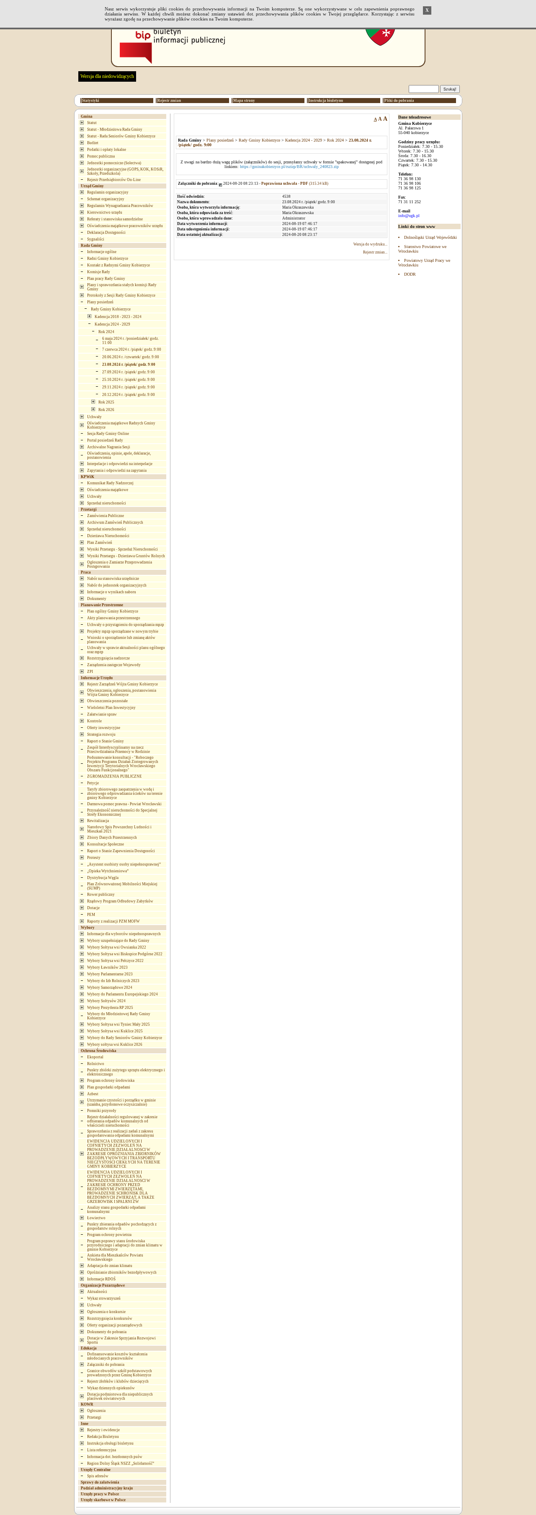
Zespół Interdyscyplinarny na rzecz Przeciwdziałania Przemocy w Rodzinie (118, 749)
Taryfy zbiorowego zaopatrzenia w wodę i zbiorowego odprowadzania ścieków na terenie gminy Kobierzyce (124, 793)
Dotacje (93, 908)
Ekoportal (95, 1057)
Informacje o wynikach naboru (111, 592)
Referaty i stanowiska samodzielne (115, 219)
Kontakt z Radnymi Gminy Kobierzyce (118, 265)
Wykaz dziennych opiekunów (111, 1388)
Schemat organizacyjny (105, 199)
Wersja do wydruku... (370, 244)
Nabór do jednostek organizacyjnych (117, 585)
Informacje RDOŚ (101, 1279)
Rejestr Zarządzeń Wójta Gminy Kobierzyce (122, 684)
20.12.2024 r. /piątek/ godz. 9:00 (128, 395)
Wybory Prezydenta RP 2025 (110, 1008)
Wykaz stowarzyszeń (104, 1298)
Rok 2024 (106, 332)
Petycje (93, 783)
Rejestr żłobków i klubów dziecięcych (118, 1381)
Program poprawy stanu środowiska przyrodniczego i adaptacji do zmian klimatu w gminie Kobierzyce (124, 1245)
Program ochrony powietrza (109, 1235)
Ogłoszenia (96, 1411)
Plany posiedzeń (100, 302)
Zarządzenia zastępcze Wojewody (114, 665)
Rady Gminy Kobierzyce (111, 309)
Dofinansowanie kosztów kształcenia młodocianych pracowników (117, 1356)
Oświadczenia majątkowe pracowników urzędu (125, 226)
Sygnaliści (95, 239)
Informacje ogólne (101, 252)
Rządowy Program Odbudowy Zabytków (120, 901)
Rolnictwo (95, 1064)
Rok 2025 (106, 402)
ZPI (90, 672)
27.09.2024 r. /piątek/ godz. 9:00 (128, 372)
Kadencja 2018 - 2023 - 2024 (118, 317)
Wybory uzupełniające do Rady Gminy (118, 940)
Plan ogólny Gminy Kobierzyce (112, 611)
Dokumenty (96, 599)
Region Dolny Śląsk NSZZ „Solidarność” (120, 1463)
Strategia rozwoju (101, 734)
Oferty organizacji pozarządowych (114, 1325)
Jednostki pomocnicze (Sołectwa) (114, 163)
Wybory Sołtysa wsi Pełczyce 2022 (115, 961)
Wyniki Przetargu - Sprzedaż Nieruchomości (122, 549)
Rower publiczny (101, 894)
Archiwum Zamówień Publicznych (115, 522)
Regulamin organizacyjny (108, 192)
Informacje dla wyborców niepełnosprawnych (124, 934)
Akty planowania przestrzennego (113, 618)
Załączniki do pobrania (105, 1364)
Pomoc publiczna (101, 156)
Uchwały (94, 417)
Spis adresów (97, 1476)
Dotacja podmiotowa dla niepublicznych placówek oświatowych (120, 1396)
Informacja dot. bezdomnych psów (114, 1457)
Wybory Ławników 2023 (107, 967)
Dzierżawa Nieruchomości (108, 536)
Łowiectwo (96, 1218)
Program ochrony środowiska (110, 1080)
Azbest (92, 1094)
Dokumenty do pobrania (106, 1332)
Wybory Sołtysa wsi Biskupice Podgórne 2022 (124, 954)
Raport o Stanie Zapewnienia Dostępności (121, 851)
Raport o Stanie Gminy (105, 741)
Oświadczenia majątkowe (107, 490)
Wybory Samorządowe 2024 (109, 987)
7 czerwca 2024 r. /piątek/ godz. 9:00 (131, 349)
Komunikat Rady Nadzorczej (110, 483)
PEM (91, 915)
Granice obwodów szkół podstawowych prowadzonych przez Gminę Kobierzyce (119, 1373)
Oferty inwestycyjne (103, 728)
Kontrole (94, 721)
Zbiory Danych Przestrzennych (112, 837)
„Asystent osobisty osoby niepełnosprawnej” (124, 864)
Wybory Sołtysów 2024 (106, 1001)
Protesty (93, 858)
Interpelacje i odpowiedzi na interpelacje (119, 464)
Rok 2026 (106, 410)
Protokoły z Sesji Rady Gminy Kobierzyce (121, 295)
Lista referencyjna (101, 1450)
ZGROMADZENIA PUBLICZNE (114, 776)
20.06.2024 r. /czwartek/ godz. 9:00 (130, 357)
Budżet (92, 143)
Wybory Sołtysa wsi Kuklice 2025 (115, 1031)
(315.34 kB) (294, 183)
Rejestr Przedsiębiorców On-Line (114, 180)
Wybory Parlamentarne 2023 (110, 974)
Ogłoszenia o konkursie (106, 1312)
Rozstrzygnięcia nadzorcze (108, 658)
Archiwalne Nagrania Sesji (108, 447)
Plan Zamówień (99, 542)
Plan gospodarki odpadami (108, 1087)
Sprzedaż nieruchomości (106, 503)
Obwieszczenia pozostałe (107, 701)
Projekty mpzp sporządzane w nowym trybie (122, 631)
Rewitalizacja (98, 821)
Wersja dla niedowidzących (107, 76)
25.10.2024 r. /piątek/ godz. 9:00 (128, 379)
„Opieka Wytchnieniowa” (108, 871)
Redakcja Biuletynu (103, 1437)
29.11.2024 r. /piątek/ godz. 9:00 (128, 387)
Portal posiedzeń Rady (105, 440)
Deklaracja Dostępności (106, 232)
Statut (92, 123)
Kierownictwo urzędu (104, 212)
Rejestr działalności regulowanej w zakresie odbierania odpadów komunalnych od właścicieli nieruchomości (122, 1121)
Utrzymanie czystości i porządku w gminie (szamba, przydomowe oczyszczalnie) (121, 1102)
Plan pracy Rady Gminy (106, 279)
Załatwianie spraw (102, 714)
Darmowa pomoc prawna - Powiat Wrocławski (124, 804)
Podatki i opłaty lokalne (106, 149)
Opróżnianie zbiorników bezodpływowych (122, 1272)
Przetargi (94, 1417)
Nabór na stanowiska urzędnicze (113, 579)
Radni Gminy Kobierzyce (107, 258)
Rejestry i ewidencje (103, 1430)
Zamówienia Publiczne (105, 516)
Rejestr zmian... (375, 252)
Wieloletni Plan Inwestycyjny (111, 708)
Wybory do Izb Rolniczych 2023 (113, 981)
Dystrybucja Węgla (103, 878)
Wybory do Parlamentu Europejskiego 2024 (122, 994)
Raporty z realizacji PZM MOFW (113, 921)
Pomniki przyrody (101, 1111)
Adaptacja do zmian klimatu (109, 1266)
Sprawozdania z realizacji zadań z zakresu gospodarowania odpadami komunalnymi (120, 1133)
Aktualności (97, 1292)
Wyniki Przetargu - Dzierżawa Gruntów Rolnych (126, 556)
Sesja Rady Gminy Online (108, 434)
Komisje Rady (98, 272)
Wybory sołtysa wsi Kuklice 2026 (114, 1044)
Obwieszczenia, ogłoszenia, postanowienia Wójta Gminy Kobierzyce (121, 692)
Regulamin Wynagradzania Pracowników (120, 206)
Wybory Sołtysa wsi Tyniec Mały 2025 (118, 1024)
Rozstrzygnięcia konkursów (109, 1318)
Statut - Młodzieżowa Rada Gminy (114, 129)
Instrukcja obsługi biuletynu (110, 1443)
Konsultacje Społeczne (105, 844)
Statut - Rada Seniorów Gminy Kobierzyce (121, 136)
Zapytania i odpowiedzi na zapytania (117, 470)
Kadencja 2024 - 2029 (112, 324)
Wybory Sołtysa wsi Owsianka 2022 (116, 947)
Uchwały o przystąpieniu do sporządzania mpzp (125, 625)
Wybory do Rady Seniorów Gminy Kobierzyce (124, 1038)
